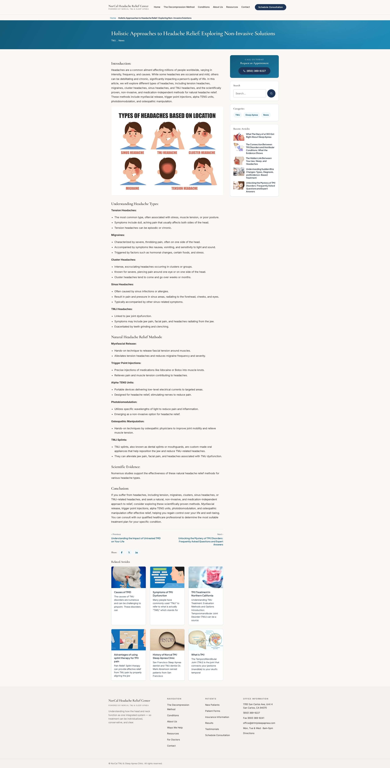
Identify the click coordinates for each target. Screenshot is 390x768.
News (121, 40)
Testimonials (212, 729)
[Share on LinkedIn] (137, 552)
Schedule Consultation (270, 7)
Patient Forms (212, 711)
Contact (245, 7)
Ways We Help (175, 727)
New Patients (212, 705)
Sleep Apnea (251, 115)
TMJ (113, 40)
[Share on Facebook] (121, 552)
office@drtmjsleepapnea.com (259, 723)
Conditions (204, 7)
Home (157, 7)
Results (209, 723)
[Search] (271, 93)
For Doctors (173, 739)
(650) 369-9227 (256, 70)
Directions (248, 733)
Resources (232, 7)
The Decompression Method (179, 7)
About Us (218, 7)
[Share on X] (129, 552)
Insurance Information (217, 717)
